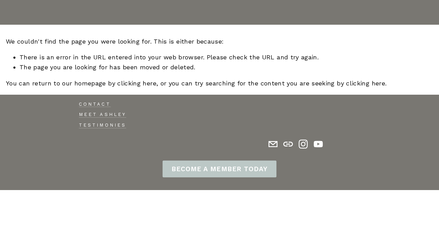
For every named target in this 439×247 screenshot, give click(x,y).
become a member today (219, 169)
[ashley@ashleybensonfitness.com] (273, 144)
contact (94, 104)
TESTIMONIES (102, 125)
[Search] (9, 12)
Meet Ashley (102, 114)
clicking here (136, 83)
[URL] (288, 144)
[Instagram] (303, 144)
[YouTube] (318, 144)
